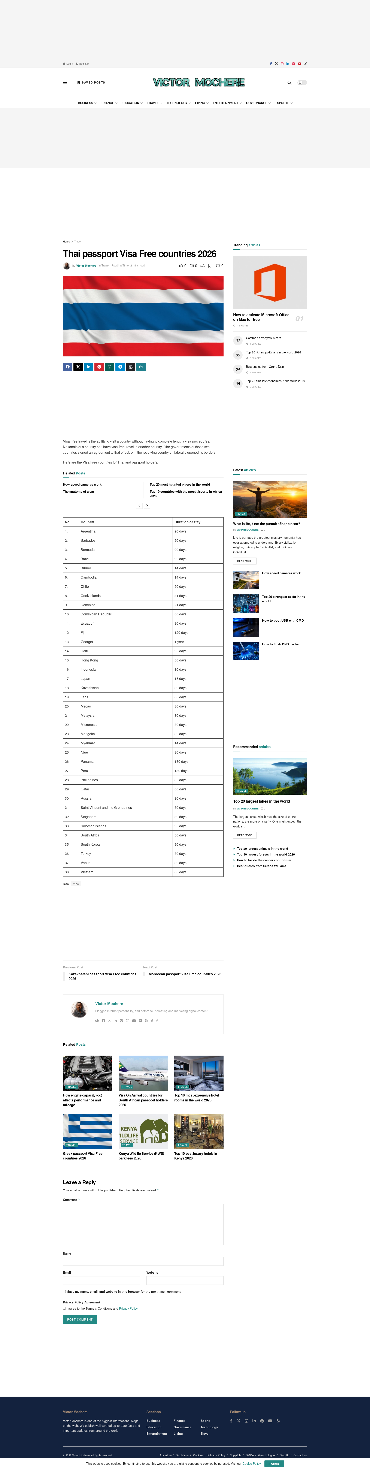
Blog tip (284, 1455)
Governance (256, 103)
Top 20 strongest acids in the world (283, 598)
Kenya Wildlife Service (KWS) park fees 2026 (141, 1156)
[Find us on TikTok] (305, 63)
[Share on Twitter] (78, 367)
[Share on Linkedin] (88, 367)
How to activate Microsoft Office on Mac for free (261, 317)
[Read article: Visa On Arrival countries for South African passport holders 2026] (143, 1073)
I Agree (274, 1464)
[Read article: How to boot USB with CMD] (246, 627)
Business (85, 103)
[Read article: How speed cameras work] (246, 580)
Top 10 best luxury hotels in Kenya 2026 (195, 1156)
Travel (153, 103)
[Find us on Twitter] (276, 63)
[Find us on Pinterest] (293, 63)
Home (66, 241)
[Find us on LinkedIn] (287, 63)
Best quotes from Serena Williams (261, 866)
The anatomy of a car (78, 491)
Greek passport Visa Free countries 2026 (82, 1156)
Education (130, 103)
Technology (176, 103)
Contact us (300, 1455)
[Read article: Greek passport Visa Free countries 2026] (87, 1131)
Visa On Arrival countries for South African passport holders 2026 (143, 1100)
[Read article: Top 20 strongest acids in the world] (246, 603)
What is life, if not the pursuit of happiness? (266, 523)
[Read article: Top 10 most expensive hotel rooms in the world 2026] (199, 1073)
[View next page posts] (147, 506)
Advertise (166, 1455)
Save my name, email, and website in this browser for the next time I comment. (124, 1291)
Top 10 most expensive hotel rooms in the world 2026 (196, 1097)
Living (200, 103)
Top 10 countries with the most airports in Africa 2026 (186, 493)
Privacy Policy (128, 1308)
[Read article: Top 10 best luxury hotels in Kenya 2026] (199, 1131)
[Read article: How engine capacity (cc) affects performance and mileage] (87, 1073)
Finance (107, 103)
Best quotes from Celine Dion (265, 366)
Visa (76, 884)
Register (83, 63)
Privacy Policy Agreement (81, 1302)
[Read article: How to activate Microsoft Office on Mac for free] (270, 282)
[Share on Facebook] (67, 367)
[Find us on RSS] (278, 1421)
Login (69, 63)
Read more (247, 560)
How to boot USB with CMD (283, 620)
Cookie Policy (252, 1463)
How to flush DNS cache (280, 644)
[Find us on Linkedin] (254, 1421)
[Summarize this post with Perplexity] (141, 367)
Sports (283, 103)
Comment (71, 1199)
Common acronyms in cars (263, 338)
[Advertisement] (185, 30)
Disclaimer (182, 1455)
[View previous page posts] (139, 506)
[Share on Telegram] (120, 367)
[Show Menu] (65, 82)
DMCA (250, 1455)
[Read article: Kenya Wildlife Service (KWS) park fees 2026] (143, 1131)
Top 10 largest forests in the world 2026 (266, 854)
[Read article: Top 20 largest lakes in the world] (270, 776)
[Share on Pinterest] (99, 367)
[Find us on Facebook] (271, 63)
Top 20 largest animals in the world (262, 848)
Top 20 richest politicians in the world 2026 (273, 352)
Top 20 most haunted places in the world (180, 484)
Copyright (236, 1455)
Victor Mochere (86, 265)
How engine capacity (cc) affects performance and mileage (82, 1100)
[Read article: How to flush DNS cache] (246, 651)
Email (67, 1272)
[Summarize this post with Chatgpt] (130, 367)
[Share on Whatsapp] (109, 367)
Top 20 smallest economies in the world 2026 (275, 381)
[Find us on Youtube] (299, 63)
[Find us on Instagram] (282, 63)
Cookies (198, 1455)
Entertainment (225, 103)
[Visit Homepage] (199, 82)
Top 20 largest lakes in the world (261, 801)
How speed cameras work (82, 484)
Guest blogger (267, 1455)
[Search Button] (289, 82)
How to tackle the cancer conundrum (264, 860)
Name (67, 1253)
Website (152, 1272)
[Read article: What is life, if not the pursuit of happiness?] (270, 499)
